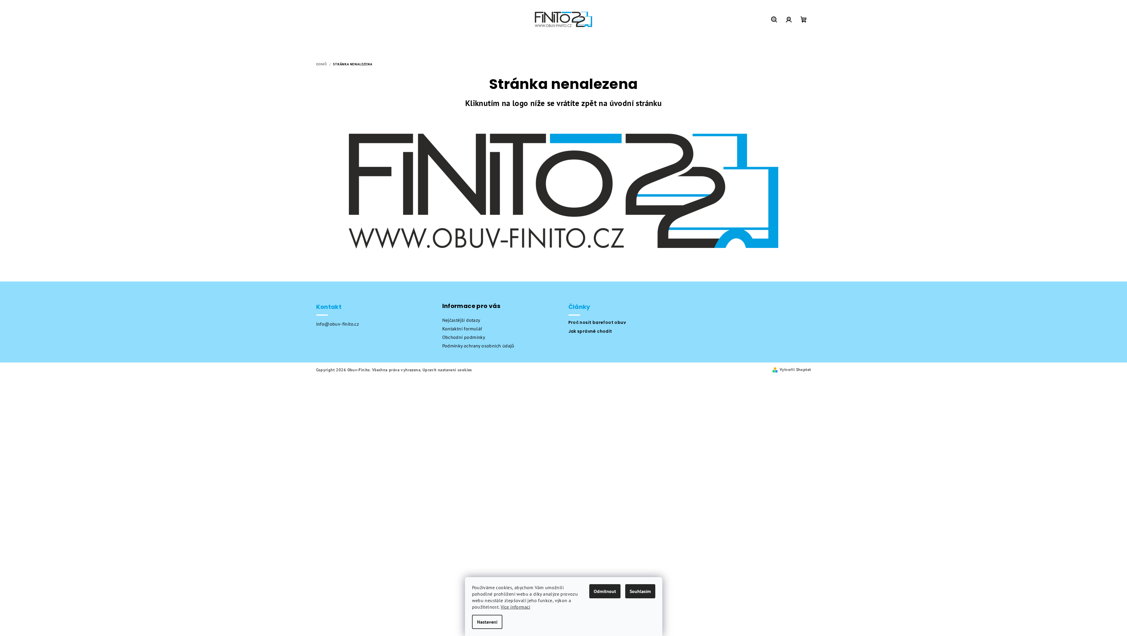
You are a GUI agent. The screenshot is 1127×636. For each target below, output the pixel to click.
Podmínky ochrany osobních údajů (478, 346)
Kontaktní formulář (462, 329)
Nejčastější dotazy (461, 320)
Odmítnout (605, 591)
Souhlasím (640, 591)
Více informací (515, 607)
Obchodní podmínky (463, 337)
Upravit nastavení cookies (447, 369)
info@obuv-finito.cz (337, 324)
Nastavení (487, 622)
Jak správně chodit (590, 331)
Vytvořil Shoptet (795, 369)
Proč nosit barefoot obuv (597, 322)
